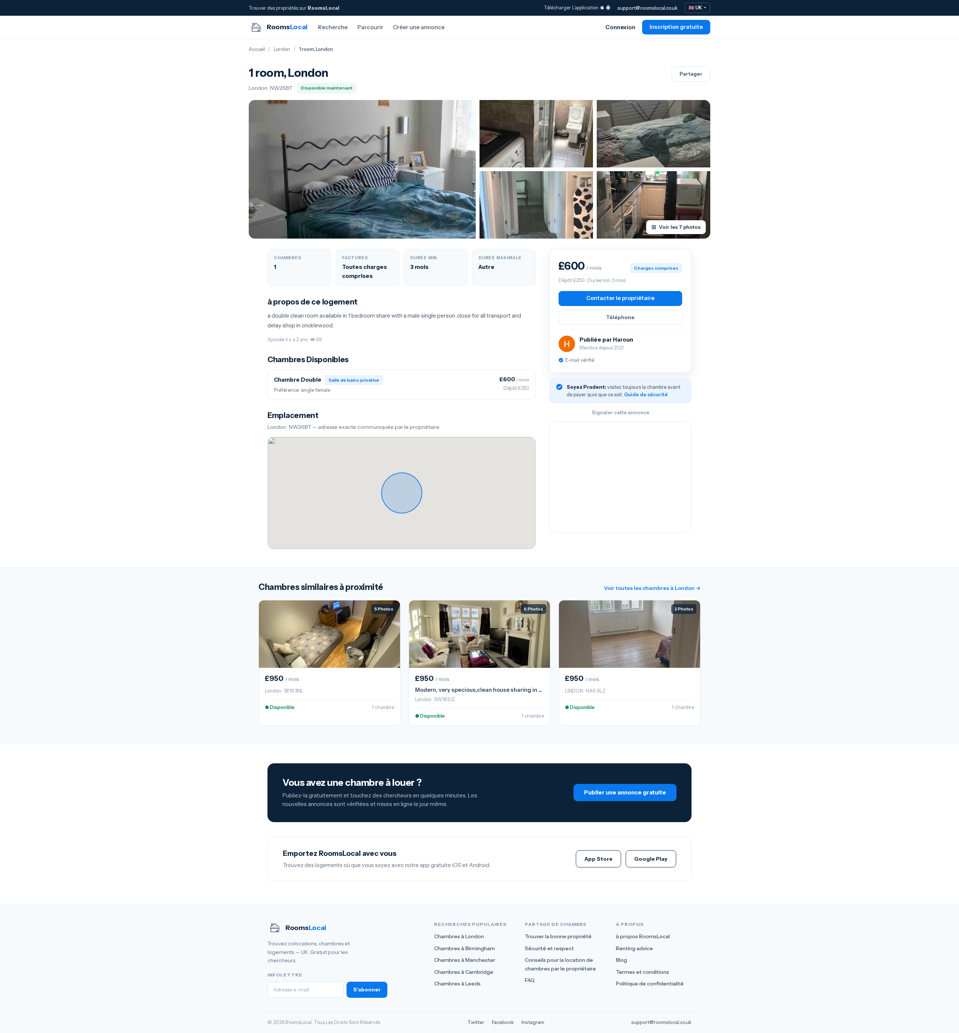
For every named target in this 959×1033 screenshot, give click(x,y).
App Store (598, 858)
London (282, 49)
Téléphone (620, 317)
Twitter (476, 1022)
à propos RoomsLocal (643, 936)
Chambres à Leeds (457, 983)
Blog (621, 960)
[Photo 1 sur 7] (362, 169)
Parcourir (370, 27)
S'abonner (367, 990)
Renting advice (634, 948)
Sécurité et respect (549, 948)
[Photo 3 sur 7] (653, 133)
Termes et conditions (642, 972)
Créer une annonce (419, 27)
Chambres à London (459, 936)
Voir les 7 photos (680, 227)
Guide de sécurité (646, 394)
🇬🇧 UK (696, 7)
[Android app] (608, 7)
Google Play (651, 858)
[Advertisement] (620, 477)
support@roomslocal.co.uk (647, 8)
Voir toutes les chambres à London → (652, 588)
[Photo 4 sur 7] (536, 205)
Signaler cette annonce (620, 412)
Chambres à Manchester (464, 960)
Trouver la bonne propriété (558, 936)
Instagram (532, 1022)
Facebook (503, 1022)
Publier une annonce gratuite (625, 792)
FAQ (530, 980)
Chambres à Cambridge (463, 972)
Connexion (620, 27)
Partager (691, 74)
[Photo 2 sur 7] (536, 133)
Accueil (257, 49)
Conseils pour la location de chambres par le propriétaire (560, 964)
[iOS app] (602, 7)
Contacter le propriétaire (620, 298)
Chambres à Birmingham (464, 948)
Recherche (333, 27)
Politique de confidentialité (650, 983)
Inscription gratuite (676, 27)
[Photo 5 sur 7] (653, 205)
